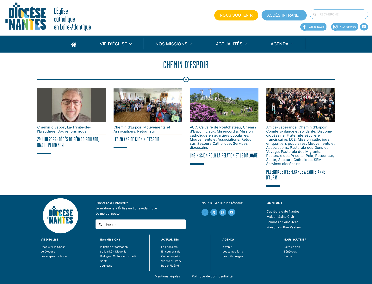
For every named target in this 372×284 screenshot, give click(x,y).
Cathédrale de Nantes (283, 211)
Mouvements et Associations (214, 139)
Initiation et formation (114, 246)
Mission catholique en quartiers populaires (221, 133)
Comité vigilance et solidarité (290, 131)
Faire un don (292, 246)
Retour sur (146, 131)
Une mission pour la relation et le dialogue (224, 155)
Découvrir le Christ (53, 246)
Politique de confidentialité (212, 276)
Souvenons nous (72, 131)
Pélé (309, 156)
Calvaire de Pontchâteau (220, 127)
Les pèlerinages (232, 256)
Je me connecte (108, 213)
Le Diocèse (48, 251)
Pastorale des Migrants (300, 152)
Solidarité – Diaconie (113, 251)
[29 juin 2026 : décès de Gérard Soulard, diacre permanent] (71, 90)
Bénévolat (290, 251)
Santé (271, 160)
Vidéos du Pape (171, 261)
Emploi (288, 256)
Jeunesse (106, 265)
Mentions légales (167, 276)
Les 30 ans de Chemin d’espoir (136, 139)
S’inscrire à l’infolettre (112, 203)
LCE (292, 139)
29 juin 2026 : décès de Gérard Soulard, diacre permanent (68, 142)
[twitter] (213, 212)
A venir (226, 246)
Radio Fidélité (170, 265)
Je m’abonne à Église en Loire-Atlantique (126, 208)
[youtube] (364, 27)
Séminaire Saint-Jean (283, 222)
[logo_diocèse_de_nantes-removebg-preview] (60, 199)
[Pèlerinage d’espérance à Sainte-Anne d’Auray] (300, 90)
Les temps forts (232, 251)
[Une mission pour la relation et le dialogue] (224, 90)
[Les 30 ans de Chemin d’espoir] (148, 90)
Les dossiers (169, 246)
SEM (318, 160)
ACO (193, 127)
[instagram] (335, 27)
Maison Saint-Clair (280, 217)
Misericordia (227, 131)
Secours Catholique (214, 143)
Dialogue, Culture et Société (118, 256)
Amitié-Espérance (281, 127)
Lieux (210, 131)
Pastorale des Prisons (285, 156)
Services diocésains (283, 164)
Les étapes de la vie (54, 256)
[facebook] (304, 27)
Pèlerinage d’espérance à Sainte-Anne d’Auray (295, 175)
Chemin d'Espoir (51, 127)
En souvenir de (170, 251)
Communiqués (170, 256)
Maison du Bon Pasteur (284, 227)
